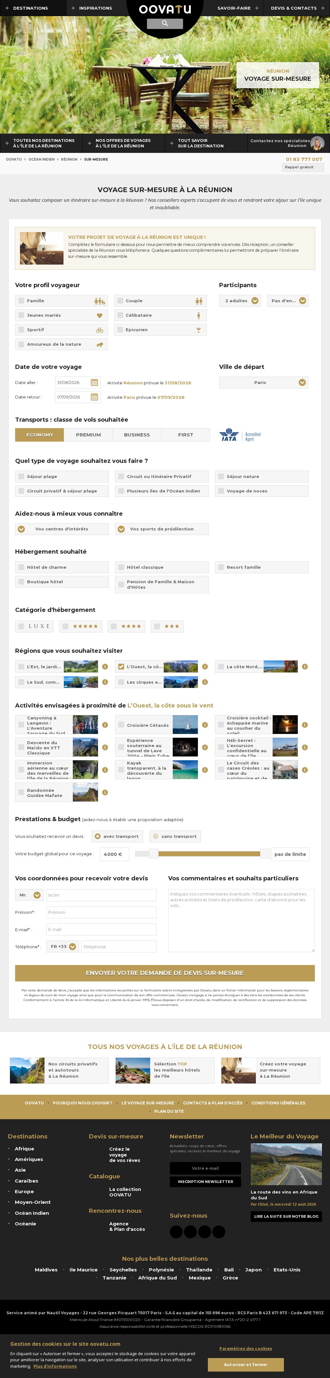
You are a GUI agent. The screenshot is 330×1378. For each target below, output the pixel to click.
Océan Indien (41, 159)
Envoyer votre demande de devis (165, 973)
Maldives (46, 1270)
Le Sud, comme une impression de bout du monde (62, 682)
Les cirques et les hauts (155, 682)
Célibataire (139, 315)
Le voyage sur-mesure (147, 1103)
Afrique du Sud (157, 1278)
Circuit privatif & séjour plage (62, 490)
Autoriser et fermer (245, 1364)
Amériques (29, 1159)
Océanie (25, 1224)
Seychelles (123, 1270)
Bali (229, 1270)
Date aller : (26, 382)
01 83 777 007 (304, 159)
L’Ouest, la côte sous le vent (160, 666)
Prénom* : (25, 912)
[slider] (154, 853)
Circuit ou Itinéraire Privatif (159, 476)
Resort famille (244, 567)
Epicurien (137, 329)
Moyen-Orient (33, 1202)
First (185, 435)
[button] (240, 301)
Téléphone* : (28, 946)
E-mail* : (23, 929)
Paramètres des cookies (245, 1348)
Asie (20, 1170)
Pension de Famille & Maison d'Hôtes (160, 584)
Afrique (24, 1149)
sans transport (179, 836)
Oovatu (14, 159)
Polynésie (161, 1270)
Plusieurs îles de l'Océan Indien (163, 490)
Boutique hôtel (45, 581)
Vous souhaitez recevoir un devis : (50, 836)
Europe (24, 1191)
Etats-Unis (287, 1270)
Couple (134, 300)
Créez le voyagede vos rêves (124, 1154)
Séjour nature (243, 476)
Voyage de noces (247, 490)
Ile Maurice (84, 1270)
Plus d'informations (55, 1366)
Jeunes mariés (44, 315)
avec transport (121, 836)
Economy (39, 435)
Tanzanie (114, 1278)
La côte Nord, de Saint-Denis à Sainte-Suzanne (262, 666)
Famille (35, 300)
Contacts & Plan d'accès (212, 1103)
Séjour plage (42, 476)
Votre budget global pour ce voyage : (54, 853)
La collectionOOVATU (125, 1192)
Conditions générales (278, 1103)
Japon (254, 1270)
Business (137, 435)
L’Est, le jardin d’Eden (52, 666)
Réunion (278, 71)
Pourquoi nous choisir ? (82, 1103)
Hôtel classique (145, 567)
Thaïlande (199, 1270)
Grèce (230, 1278)
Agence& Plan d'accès (127, 1227)
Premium (88, 435)
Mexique (200, 1278)
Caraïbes (26, 1181)
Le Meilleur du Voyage (285, 1136)
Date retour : (28, 396)
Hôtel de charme (46, 567)
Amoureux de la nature (54, 344)
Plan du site (169, 1111)
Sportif (35, 329)
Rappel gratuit (299, 167)
